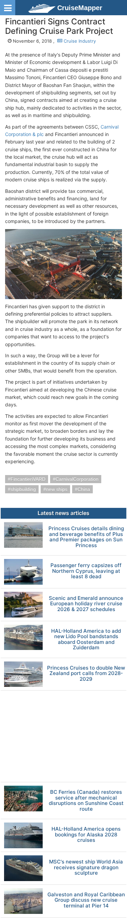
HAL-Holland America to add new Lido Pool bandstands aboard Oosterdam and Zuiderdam (86, 639)
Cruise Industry (79, 41)
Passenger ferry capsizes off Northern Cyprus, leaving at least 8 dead (86, 571)
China (84, 489)
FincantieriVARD (27, 479)
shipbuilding (23, 489)
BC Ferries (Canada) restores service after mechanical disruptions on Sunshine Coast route (86, 800)
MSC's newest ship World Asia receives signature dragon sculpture (86, 867)
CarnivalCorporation (77, 479)
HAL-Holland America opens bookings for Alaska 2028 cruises (86, 834)
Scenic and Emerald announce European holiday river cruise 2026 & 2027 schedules (86, 604)
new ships (56, 489)
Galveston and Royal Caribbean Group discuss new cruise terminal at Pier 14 (86, 900)
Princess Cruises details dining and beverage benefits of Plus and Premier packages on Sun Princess (86, 537)
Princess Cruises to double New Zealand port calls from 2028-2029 (86, 673)
